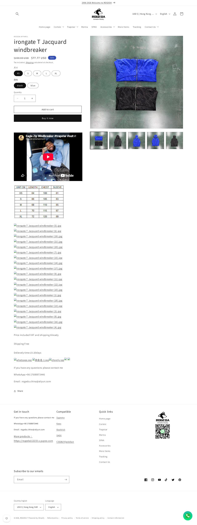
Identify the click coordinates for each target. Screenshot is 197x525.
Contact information (116, 518)
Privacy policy (67, 518)
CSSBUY (60, 441)
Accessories (105, 445)
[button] (17, 13)
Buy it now (48, 118)
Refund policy (52, 518)
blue (33, 85)
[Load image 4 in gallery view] (155, 140)
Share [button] (20, 391)
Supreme (60, 417)
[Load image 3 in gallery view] (136, 140)
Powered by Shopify (36, 518)
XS (18, 73)
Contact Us (104, 462)
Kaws (58, 423)
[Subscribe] (65, 479)
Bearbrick (60, 429)
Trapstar (103, 429)
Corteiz (102, 424)
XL (56, 73)
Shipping (30, 62)
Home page (104, 418)
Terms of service (82, 518)
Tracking (103, 456)
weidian (70, 441)
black (20, 85)
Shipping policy (98, 518)
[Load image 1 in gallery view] (98, 140)
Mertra (102, 435)
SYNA (101, 440)
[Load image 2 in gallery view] (117, 140)
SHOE (59, 435)
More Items (104, 451)
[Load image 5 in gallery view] (174, 140)
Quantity (18, 92)
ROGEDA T (24, 518)
